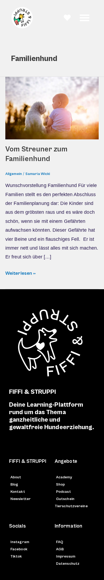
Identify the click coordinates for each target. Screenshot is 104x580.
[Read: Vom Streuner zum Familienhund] (52, 108)
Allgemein (13, 174)
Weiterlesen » (20, 272)
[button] (85, 18)
